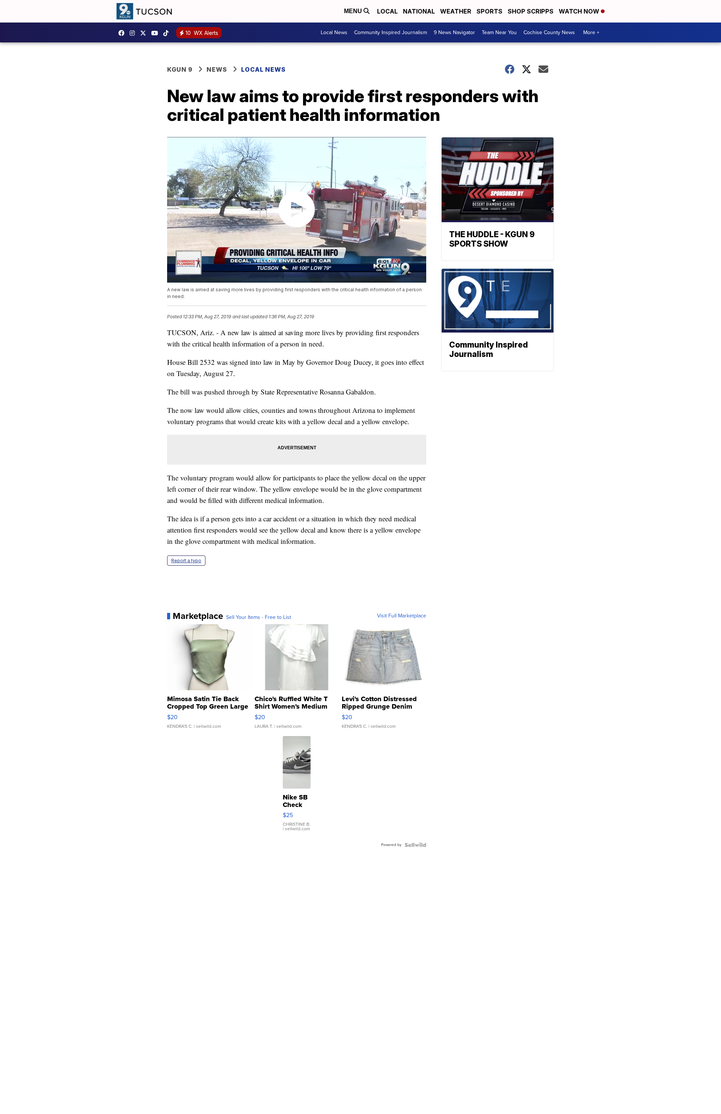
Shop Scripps (531, 11)
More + (591, 32)
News (217, 69)
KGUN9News (123, 33)
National (419, 11)
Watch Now (580, 11)
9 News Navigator (454, 32)
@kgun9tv (167, 33)
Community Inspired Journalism (390, 32)
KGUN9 (145, 33)
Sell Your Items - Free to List (258, 617)
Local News (334, 32)
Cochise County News (549, 32)
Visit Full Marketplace (401, 616)
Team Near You (499, 32)
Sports (489, 11)
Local (387, 11)
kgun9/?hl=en (134, 33)
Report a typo (186, 560)
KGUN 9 (180, 69)
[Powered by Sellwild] (415, 845)
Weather (455, 11)
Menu (354, 11)
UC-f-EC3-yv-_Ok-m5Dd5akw (156, 33)
